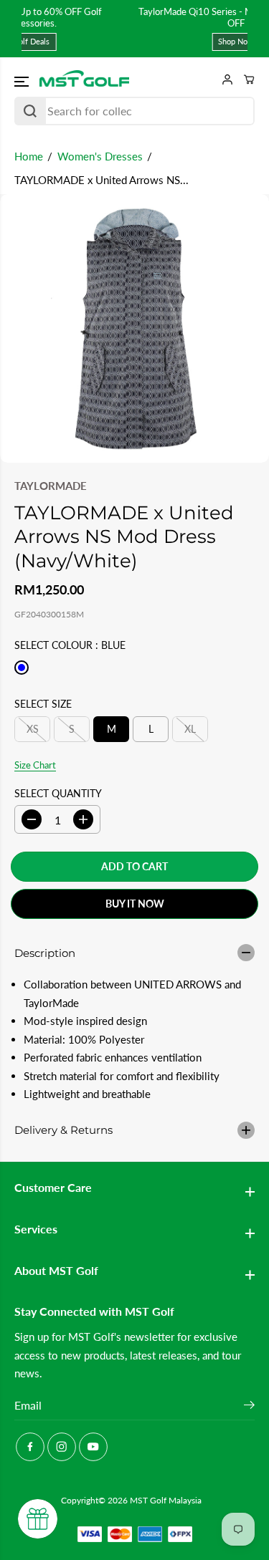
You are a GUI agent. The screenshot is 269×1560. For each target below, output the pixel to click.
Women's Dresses (100, 156)
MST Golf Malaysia (166, 1500)
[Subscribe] (249, 1406)
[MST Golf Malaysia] (84, 79)
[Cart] (244, 79)
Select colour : (70, 645)
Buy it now (134, 903)
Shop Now (148, 41)
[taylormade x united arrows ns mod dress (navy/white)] (134, 328)
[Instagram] (61, 1447)
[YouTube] (93, 1447)
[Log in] (222, 79)
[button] (23, 81)
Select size (43, 704)
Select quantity (58, 793)
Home (28, 156)
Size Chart (35, 765)
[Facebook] (30, 1447)
